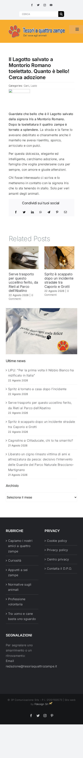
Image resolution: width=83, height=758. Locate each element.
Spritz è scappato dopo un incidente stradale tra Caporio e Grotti (58, 280)
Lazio (34, 85)
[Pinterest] (57, 212)
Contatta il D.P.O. (59, 568)
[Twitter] (24, 212)
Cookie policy (57, 541)
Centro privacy (58, 559)
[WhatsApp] (40, 212)
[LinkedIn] (32, 212)
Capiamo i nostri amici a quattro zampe (20, 546)
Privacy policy (57, 550)
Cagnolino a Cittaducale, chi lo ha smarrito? (40, 440)
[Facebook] (16, 212)
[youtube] (51, 5)
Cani (26, 85)
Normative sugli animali (19, 587)
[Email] (65, 212)
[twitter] (38, 5)
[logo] (37, 25)
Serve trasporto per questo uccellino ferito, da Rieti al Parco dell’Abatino (23, 282)
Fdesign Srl (41, 704)
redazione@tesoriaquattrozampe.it (31, 666)
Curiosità (14, 560)
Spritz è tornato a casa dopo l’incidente (37, 389)
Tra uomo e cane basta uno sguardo (22, 616)
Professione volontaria (16, 601)
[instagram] (44, 5)
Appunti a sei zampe (18, 572)
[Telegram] (49, 212)
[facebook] (32, 5)
